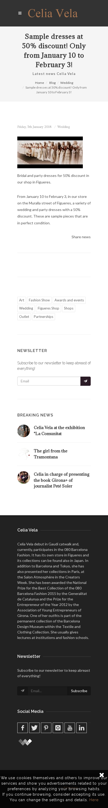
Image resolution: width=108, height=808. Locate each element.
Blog (52, 83)
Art (21, 300)
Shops (68, 308)
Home (39, 83)
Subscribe (79, 690)
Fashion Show (39, 300)
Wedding (66, 83)
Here (94, 800)
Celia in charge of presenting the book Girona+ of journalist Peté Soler (61, 480)
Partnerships (43, 316)
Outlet (24, 316)
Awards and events (69, 300)
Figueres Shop (48, 308)
